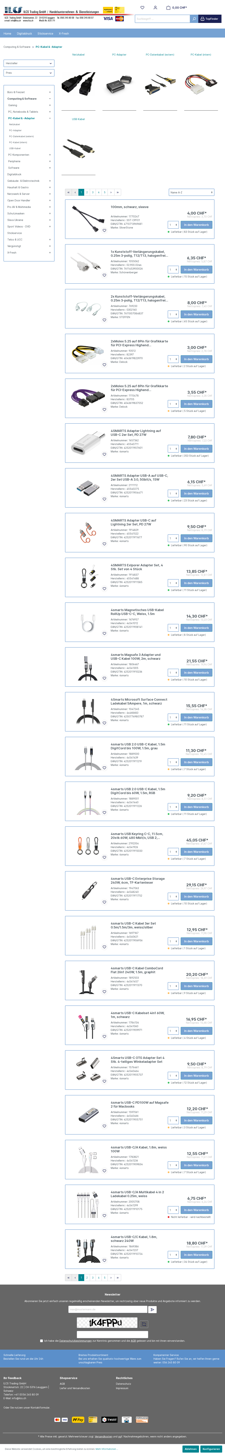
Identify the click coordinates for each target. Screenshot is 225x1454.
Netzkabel (14, 124)
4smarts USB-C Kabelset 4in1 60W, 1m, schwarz (138, 1015)
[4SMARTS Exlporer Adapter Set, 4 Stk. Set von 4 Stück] (88, 577)
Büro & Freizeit (16, 92)
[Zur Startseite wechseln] (69, 14)
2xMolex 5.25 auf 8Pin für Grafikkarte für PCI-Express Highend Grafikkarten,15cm (139, 388)
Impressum (122, 1388)
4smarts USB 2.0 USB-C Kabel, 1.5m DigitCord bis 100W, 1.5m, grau (138, 746)
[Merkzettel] (142, 7)
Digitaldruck (14, 174)
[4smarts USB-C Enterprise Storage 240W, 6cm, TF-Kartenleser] (88, 891)
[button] (50, 92)
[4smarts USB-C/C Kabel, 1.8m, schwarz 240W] (88, 1249)
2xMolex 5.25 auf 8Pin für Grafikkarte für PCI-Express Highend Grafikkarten (139, 343)
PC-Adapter (15, 130)
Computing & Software (22, 98)
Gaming (12, 105)
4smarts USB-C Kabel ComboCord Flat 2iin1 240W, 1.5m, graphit (137, 970)
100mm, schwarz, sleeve (130, 207)
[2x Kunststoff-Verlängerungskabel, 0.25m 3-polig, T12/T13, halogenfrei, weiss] (88, 308)
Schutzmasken (15, 213)
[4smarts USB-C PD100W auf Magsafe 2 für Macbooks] (88, 1114)
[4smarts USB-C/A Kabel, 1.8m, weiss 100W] (88, 1159)
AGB (133, 1340)
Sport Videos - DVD (18, 226)
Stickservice (14, 232)
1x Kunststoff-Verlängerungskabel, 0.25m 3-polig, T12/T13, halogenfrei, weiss (138, 254)
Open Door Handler (18, 200)
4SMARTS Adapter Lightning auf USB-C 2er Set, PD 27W (136, 433)
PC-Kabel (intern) (18, 142)
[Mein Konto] (155, 7)
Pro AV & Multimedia (19, 206)
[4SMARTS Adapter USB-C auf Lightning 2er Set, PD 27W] (88, 532)
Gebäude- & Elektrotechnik (23, 180)
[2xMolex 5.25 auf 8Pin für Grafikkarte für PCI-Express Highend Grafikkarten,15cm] (88, 398)
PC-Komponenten (18, 154)
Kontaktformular (40, 1407)
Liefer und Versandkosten (75, 1388)
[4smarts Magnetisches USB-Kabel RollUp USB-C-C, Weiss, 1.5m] (88, 622)
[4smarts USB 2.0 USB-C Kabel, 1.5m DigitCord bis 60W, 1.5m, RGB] (88, 801)
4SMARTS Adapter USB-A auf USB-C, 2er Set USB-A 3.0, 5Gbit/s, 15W (139, 477)
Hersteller (12, 63)
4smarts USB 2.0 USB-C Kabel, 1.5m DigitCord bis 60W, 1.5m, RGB (138, 791)
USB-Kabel (15, 148)
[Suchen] (194, 19)
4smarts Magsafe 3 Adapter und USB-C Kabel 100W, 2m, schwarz (136, 656)
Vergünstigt (14, 246)
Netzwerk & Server (18, 193)
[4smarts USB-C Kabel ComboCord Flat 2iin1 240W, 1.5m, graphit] (88, 980)
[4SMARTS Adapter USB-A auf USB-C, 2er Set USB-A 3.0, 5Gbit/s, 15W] (88, 487)
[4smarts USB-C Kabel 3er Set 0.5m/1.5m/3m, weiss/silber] (88, 935)
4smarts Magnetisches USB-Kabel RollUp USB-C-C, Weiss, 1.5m (137, 612)
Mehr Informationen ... (107, 1449)
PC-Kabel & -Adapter (21, 118)
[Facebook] (160, 1420)
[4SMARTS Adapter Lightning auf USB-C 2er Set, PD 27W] (88, 443)
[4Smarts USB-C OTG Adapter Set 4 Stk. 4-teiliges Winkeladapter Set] (88, 1070)
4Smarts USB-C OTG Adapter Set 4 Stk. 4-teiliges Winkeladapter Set (138, 1059)
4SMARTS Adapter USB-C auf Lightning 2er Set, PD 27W (133, 522)
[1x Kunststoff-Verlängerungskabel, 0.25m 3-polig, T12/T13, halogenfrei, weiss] (88, 264)
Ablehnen (191, 1448)
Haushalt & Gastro (18, 187)
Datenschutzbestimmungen (75, 1340)
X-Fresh (11, 252)
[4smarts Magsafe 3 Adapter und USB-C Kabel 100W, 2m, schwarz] (88, 667)
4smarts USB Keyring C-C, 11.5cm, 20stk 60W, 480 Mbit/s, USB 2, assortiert (137, 836)
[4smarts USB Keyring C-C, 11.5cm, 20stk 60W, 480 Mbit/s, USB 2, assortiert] (88, 846)
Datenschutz (123, 1383)
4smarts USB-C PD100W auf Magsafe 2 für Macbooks (140, 1104)
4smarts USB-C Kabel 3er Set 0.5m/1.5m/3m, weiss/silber (133, 925)
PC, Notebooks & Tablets (23, 111)
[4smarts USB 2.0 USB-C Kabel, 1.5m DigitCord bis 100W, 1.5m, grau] (88, 756)
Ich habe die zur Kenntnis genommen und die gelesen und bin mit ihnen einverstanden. (114, 1340)
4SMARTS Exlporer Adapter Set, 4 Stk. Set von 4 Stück (137, 567)
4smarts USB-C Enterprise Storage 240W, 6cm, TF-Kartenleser (138, 880)
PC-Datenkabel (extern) (21, 136)
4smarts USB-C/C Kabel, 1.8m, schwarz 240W (134, 1239)
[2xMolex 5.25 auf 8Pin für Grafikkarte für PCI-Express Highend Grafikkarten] (88, 353)
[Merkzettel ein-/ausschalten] (104, 230)
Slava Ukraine (15, 219)
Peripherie (14, 161)
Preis (9, 72)
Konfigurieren (211, 1448)
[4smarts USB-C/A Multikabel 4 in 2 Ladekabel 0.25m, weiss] (88, 1204)
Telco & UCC (14, 239)
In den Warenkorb (196, 225)
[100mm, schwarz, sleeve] (88, 219)
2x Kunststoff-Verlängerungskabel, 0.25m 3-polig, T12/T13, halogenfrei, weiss (138, 298)
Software (13, 167)
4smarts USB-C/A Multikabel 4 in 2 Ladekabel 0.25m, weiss (137, 1194)
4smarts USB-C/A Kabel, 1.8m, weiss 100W (139, 1149)
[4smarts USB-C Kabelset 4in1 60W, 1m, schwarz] (88, 1025)
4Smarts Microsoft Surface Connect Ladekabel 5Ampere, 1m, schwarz (139, 701)
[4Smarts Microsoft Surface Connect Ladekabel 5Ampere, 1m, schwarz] (88, 711)
